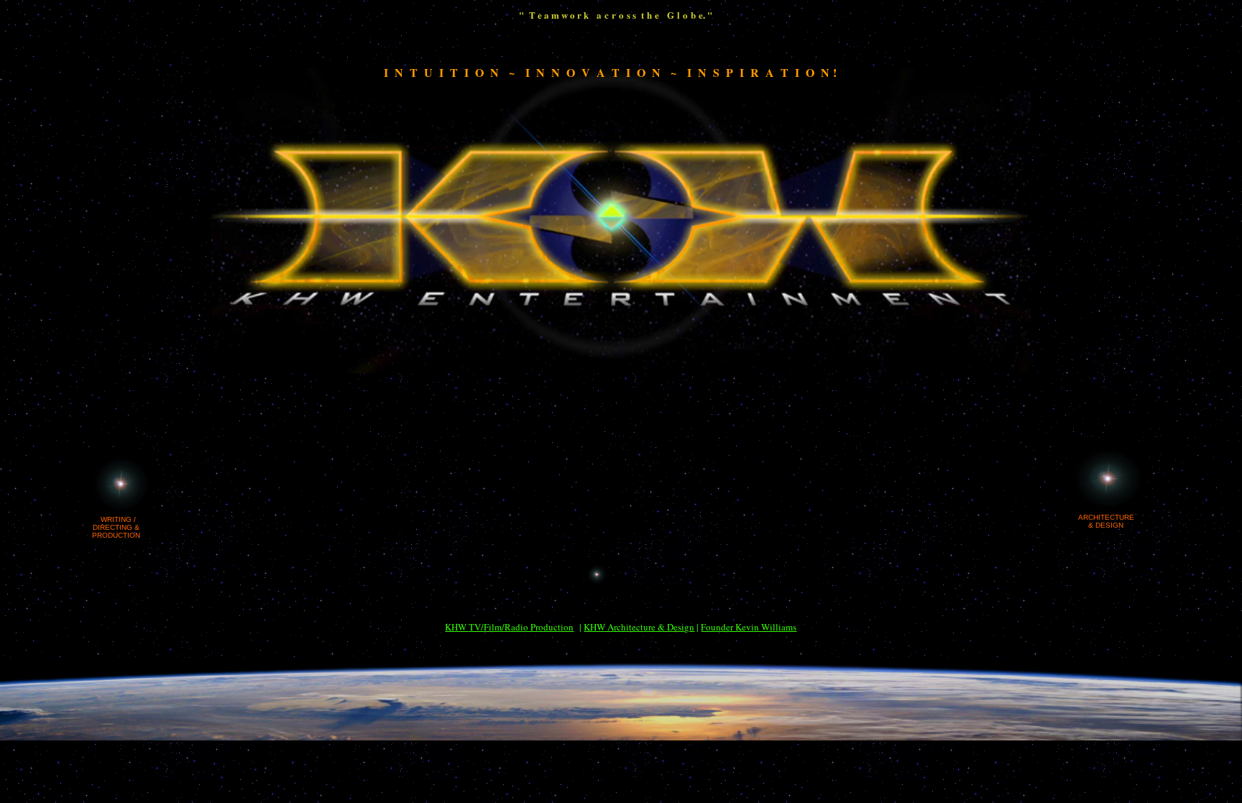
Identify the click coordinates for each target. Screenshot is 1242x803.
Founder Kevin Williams (748, 626)
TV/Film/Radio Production (521, 626)
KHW (457, 626)
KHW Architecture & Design (639, 626)
